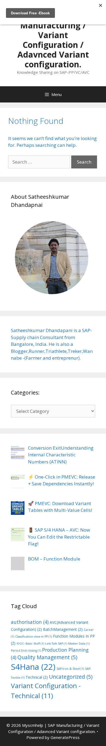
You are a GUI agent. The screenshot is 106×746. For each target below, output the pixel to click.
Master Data (78, 643)
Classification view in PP (33, 636)
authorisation (30, 622)
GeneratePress (65, 737)
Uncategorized (70, 676)
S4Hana (33, 666)
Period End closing (26, 650)
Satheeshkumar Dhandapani (42, 330)
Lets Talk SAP (56, 643)
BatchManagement (63, 629)
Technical (37, 677)
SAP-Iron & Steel (70, 669)
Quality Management (47, 657)
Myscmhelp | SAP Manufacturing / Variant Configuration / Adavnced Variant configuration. (53, 40)
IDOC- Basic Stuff (30, 643)
